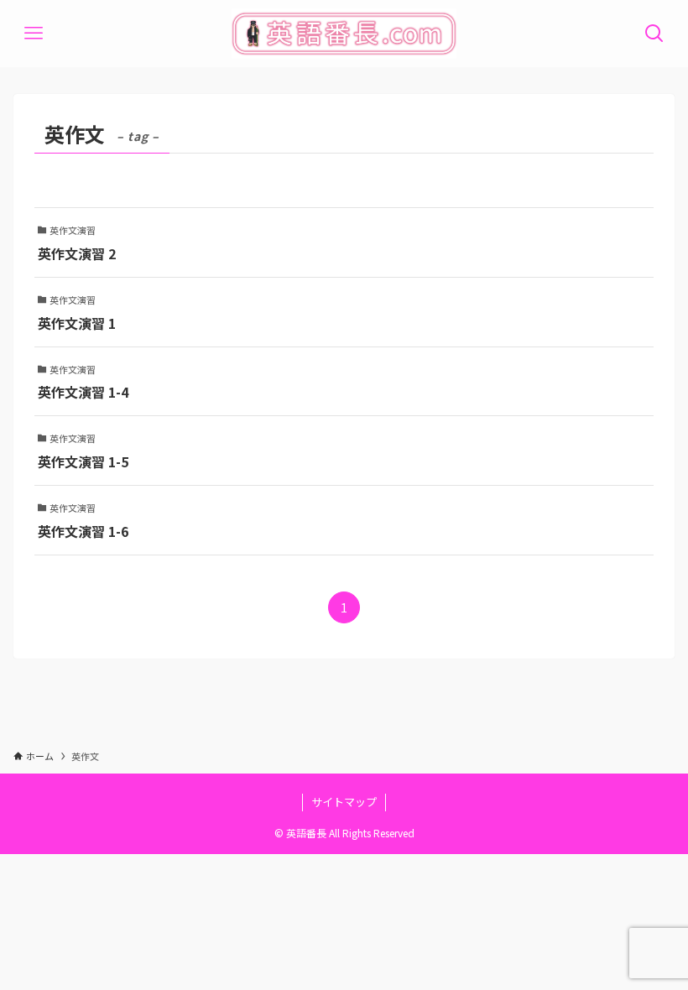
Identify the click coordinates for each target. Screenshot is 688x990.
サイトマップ (344, 802)
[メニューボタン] (33, 33)
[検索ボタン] (654, 33)
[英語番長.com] (344, 33)
